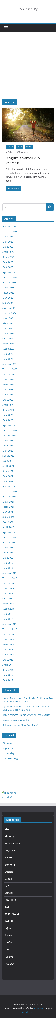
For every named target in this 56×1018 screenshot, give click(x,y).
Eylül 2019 (7, 567)
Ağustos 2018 (9, 624)
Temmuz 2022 (9, 430)
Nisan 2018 (8, 644)
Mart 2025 (7, 297)
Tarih (7, 949)
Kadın (7, 907)
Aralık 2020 (8, 527)
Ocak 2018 (7, 659)
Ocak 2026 (7, 246)
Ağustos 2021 (9, 486)
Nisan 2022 (8, 445)
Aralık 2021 (8, 466)
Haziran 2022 (9, 435)
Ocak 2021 (7, 522)
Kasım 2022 (8, 409)
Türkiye (8, 956)
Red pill (8, 921)
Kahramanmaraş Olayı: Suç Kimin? (20, 725)
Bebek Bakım (12, 843)
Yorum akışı (8, 753)
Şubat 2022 (8, 455)
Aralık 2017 (8, 664)
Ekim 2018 (7, 613)
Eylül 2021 (7, 481)
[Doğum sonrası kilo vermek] (28, 125)
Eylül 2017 (7, 680)
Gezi (6, 886)
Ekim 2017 (7, 675)
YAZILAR (29, 147)
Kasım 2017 (8, 669)
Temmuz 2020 (9, 537)
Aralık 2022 (8, 404)
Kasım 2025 (8, 257)
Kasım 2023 (8, 348)
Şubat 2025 (8, 302)
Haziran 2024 (9, 313)
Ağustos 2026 (9, 226)
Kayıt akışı (7, 748)
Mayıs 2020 (8, 547)
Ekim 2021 (7, 476)
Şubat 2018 (8, 654)
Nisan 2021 (8, 506)
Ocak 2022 (7, 460)
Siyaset (8, 935)
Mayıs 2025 (8, 287)
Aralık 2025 (8, 251)
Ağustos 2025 (9, 272)
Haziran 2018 (9, 634)
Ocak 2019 (7, 598)
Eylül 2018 (7, 618)
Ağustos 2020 (9, 532)
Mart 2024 (7, 328)
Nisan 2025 (8, 292)
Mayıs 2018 (8, 639)
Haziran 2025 (9, 282)
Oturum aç (8, 743)
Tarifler (8, 942)
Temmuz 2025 (9, 277)
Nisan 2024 (8, 323)
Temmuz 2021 (9, 491)
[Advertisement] (28, 70)
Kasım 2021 (8, 471)
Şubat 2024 (8, 333)
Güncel (8, 893)
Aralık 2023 (8, 343)
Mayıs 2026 (8, 236)
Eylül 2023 (7, 358)
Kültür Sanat (11, 914)
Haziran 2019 (9, 583)
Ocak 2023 (7, 399)
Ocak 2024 (7, 338)
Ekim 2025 (7, 262)
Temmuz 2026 (9, 231)
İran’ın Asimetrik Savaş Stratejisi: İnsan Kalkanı (26, 714)
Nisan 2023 (8, 384)
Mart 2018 (7, 649)
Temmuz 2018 (9, 629)
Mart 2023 (7, 389)
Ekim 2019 (7, 562)
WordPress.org (10, 758)
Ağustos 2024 (9, 307)
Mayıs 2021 (8, 501)
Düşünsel (9, 850)
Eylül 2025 (7, 267)
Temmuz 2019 (9, 578)
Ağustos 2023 (9, 364)
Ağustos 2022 (9, 425)
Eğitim (8, 857)
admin (26, 152)
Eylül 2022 (7, 420)
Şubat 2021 (8, 516)
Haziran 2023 (9, 374)
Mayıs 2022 (8, 440)
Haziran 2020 (9, 542)
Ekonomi (9, 864)
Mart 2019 (7, 593)
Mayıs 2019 (8, 588)
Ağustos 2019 (9, 573)
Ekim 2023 (7, 353)
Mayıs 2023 (8, 379)
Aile (6, 829)
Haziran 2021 (9, 496)
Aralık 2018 (8, 603)
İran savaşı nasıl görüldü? (15, 719)
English (8, 871)
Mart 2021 (7, 511)
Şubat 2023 (8, 394)
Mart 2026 (7, 241)
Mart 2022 (7, 450)
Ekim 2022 (7, 415)
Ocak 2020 (7, 557)
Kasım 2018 (8, 608)
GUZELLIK (10, 900)
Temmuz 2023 (9, 369)
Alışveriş (9, 836)
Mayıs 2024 (8, 318)
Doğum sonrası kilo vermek (23, 160)
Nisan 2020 (8, 552)
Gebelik (10, 147)
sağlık (19, 147)
